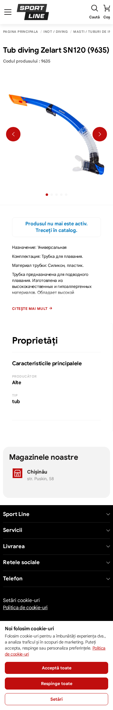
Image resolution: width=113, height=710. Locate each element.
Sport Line (16, 514)
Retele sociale (21, 562)
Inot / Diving (55, 31)
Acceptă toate (56, 668)
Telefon (13, 579)
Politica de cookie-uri (25, 608)
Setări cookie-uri (21, 600)
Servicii (12, 530)
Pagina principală (20, 31)
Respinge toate (56, 683)
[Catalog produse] (8, 12)
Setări (56, 699)
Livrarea (14, 546)
